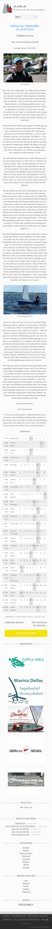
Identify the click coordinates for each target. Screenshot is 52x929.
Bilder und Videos (26, 853)
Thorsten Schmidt (21, 617)
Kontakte (26, 889)
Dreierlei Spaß (20, 823)
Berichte (30, 617)
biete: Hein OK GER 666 (20, 832)
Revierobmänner (19, 916)
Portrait (26, 886)
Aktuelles (26, 848)
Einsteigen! (26, 859)
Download (26, 883)
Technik (26, 864)
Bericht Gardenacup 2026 (20, 834)
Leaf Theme (31, 927)
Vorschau (26, 867)
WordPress (46, 927)
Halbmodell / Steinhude (14, 622)
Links (26, 880)
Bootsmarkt (26, 856)
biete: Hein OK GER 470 (20, 829)
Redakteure (33, 916)
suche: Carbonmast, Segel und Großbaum (20, 826)
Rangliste (26, 862)
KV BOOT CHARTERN (26, 633)
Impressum (26, 892)
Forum (43, 920)
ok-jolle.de (19, 6)
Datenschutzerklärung (29, 920)
